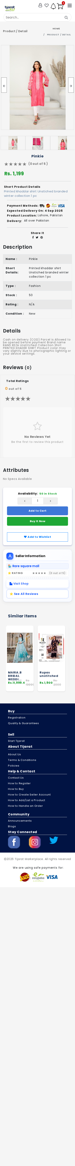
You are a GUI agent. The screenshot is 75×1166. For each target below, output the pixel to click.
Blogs (12, 826)
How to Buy (16, 789)
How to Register (19, 783)
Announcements (20, 821)
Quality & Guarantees (23, 723)
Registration (17, 718)
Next (72, 660)
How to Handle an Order (25, 806)
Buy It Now (37, 521)
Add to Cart (38, 511)
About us (14, 754)
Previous (3, 660)
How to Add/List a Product (26, 800)
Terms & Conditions (22, 760)
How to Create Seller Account (29, 794)
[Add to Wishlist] (29, 657)
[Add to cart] (29, 649)
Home (56, 28)
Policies (13, 766)
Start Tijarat (16, 741)
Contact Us (16, 778)
